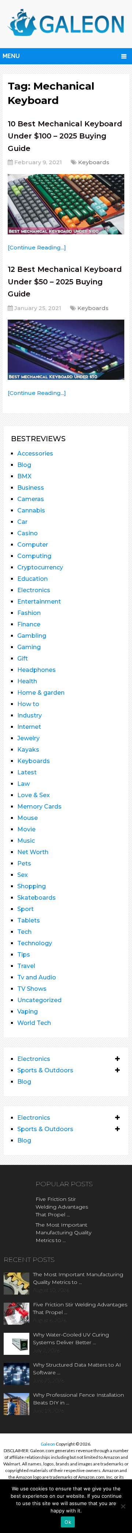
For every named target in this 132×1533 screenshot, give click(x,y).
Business (30, 487)
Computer (32, 544)
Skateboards (36, 897)
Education (32, 578)
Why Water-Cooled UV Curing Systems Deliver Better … (71, 1338)
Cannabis (31, 510)
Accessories (35, 453)
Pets (24, 863)
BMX (24, 476)
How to (28, 704)
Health (27, 681)
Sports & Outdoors (45, 1070)
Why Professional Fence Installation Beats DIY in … (78, 1399)
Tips (23, 954)
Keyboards (93, 162)
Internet (29, 726)
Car (22, 521)
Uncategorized (39, 1000)
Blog (24, 464)
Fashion (29, 612)
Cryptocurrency (40, 567)
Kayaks (28, 749)
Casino (27, 533)
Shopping (31, 886)
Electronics (33, 590)
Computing (34, 556)
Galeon (48, 1444)
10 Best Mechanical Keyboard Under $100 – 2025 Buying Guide (65, 136)
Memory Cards (39, 806)
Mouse (27, 817)
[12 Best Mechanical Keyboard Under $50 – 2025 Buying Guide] (66, 350)
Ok (68, 1522)
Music (26, 840)
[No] (122, 1506)
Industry (29, 715)
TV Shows (32, 988)
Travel (26, 965)
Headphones (36, 669)
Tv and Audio (36, 977)
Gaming (29, 647)
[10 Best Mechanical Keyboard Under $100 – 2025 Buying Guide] (66, 204)
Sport (25, 909)
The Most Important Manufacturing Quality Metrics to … (63, 1232)
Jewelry (28, 738)
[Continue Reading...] (37, 247)
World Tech (34, 1022)
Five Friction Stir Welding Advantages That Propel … (62, 1207)
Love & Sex (33, 795)
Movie (26, 829)
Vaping (27, 1011)
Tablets (28, 920)
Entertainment (39, 601)
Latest (27, 772)
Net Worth (32, 852)
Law (23, 783)
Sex (22, 874)
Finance (28, 624)
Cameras (30, 499)
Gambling (31, 635)
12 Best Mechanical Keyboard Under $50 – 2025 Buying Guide (65, 281)
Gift (22, 658)
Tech (24, 931)
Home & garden (41, 692)
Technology (34, 943)
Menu (11, 56)
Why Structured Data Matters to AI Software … (77, 1368)
